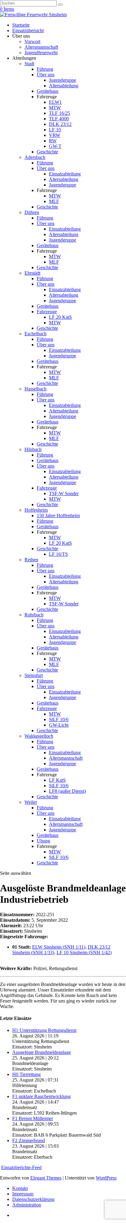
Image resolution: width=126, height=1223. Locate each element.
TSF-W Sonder (64, 493)
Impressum (22, 1193)
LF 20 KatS (60, 317)
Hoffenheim (36, 510)
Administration (26, 1204)
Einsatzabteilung (65, 173)
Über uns (45, 74)
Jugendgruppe (62, 80)
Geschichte (47, 151)
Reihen (31, 559)
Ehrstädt (32, 273)
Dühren (31, 212)
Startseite (21, 25)
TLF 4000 (59, 118)
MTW (55, 107)
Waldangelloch (38, 736)
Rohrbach (33, 614)
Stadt (29, 63)
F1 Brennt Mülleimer (32, 1118)
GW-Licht (59, 725)
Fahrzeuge (47, 311)
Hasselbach (35, 388)
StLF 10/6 (59, 719)
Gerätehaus (47, 91)
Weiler (30, 802)
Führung (45, 69)
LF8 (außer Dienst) (67, 791)
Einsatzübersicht (28, 30)
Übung (43, 840)
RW (53, 140)
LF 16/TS (58, 554)
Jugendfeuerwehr (41, 52)
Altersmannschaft (41, 47)
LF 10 (55, 129)
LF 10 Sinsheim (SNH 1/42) (84, 952)
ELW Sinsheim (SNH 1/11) (58, 947)
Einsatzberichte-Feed (21, 1167)
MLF (54, 201)
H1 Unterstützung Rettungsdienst (44, 1030)
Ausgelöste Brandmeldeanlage (41, 1052)
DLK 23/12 (60, 124)
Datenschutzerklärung (33, 1199)
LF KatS (57, 780)
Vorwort (32, 41)
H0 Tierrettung (26, 1074)
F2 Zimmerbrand (28, 1140)
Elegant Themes (45, 1177)
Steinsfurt (33, 675)
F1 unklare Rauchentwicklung (41, 1096)
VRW (54, 135)
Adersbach (34, 157)
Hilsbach (33, 449)
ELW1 (55, 102)
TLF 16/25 (59, 113)
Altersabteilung (63, 85)
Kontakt (20, 1188)
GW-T (55, 146)
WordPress (106, 1177)
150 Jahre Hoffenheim (58, 515)
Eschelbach (35, 333)
